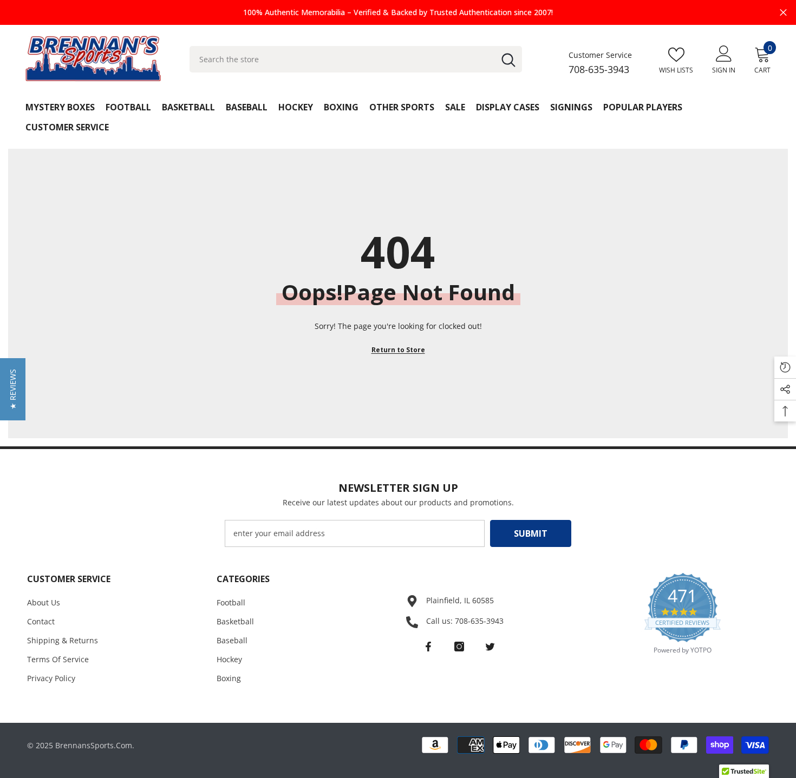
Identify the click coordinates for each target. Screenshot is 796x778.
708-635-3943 (599, 69)
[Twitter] (490, 646)
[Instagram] (459, 646)
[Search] (356, 59)
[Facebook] (428, 646)
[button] (12, 389)
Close (783, 12)
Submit (530, 533)
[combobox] (342, 59)
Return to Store (398, 349)
